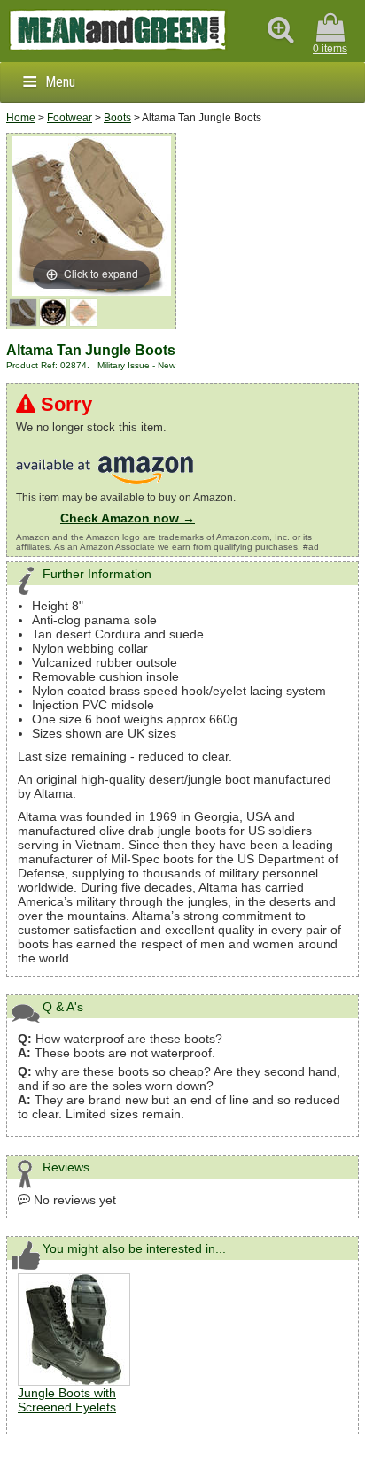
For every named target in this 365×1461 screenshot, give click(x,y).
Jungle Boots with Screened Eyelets (67, 1400)
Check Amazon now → (127, 518)
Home (20, 118)
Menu (60, 81)
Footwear (69, 118)
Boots (117, 118)
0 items (330, 49)
